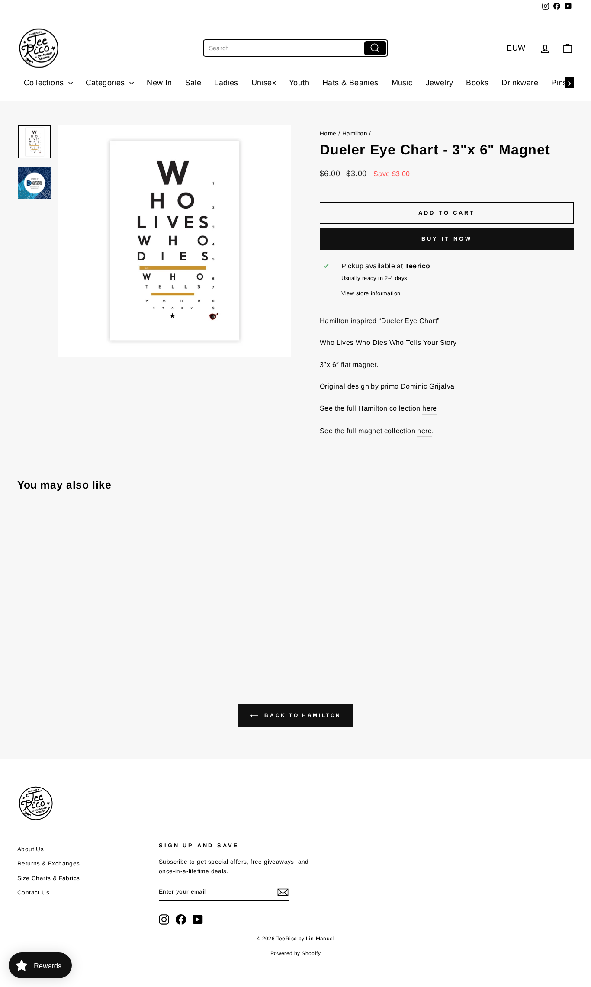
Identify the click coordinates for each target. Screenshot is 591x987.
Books (477, 82)
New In (159, 82)
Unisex (263, 82)
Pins (559, 82)
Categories (106, 82)
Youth (299, 82)
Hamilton (354, 133)
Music (402, 82)
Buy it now (446, 238)
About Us (30, 849)
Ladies (226, 82)
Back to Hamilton (301, 715)
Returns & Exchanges (48, 863)
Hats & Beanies (350, 82)
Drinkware (519, 82)
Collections (45, 82)
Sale (193, 82)
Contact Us (33, 892)
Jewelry (439, 82)
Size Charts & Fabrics (48, 878)
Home (328, 133)
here (429, 408)
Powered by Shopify (295, 953)
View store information (371, 293)
